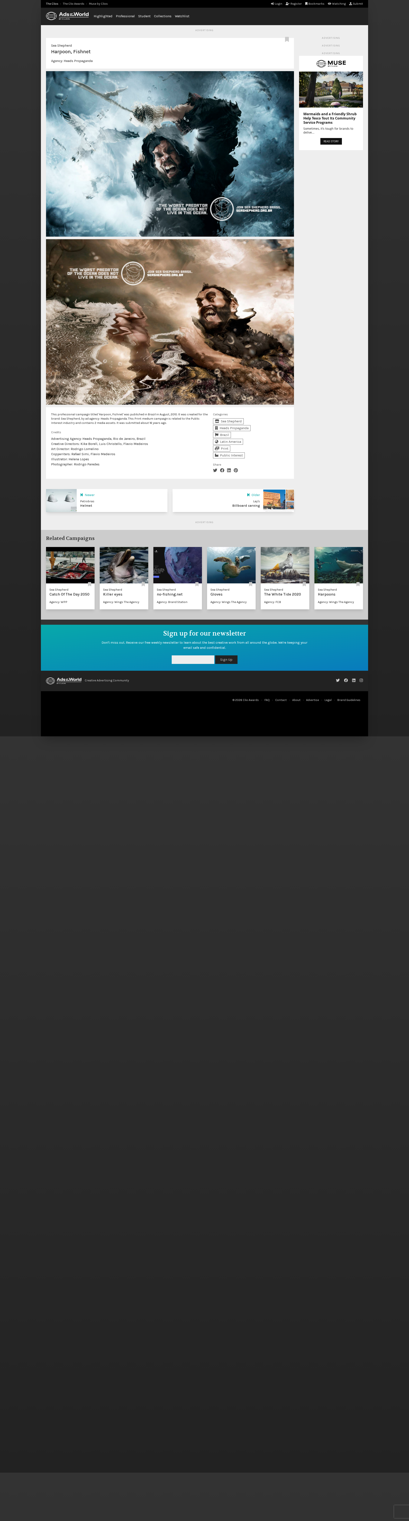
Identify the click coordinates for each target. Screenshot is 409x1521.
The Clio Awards (73, 4)
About (296, 700)
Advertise (312, 700)
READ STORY (331, 141)
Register (296, 4)
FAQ (267, 700)
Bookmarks (316, 4)
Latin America (230, 442)
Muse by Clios (98, 4)
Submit (358, 4)
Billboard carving (246, 506)
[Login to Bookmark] (288, 40)
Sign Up (322, 660)
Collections (162, 16)
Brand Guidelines (348, 700)
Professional (125, 16)
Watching (339, 4)
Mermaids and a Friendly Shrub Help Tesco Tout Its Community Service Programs (330, 118)
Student (144, 16)
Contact (281, 700)
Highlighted (103, 16)
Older (256, 495)
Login (278, 4)
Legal (328, 700)
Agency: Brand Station (172, 602)
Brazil (224, 435)
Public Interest (231, 455)
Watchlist (182, 16)
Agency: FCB (272, 602)
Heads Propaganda (78, 61)
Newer (90, 495)
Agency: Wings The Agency (121, 602)
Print (224, 448)
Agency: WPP (58, 602)
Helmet (86, 506)
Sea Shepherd (61, 45)
